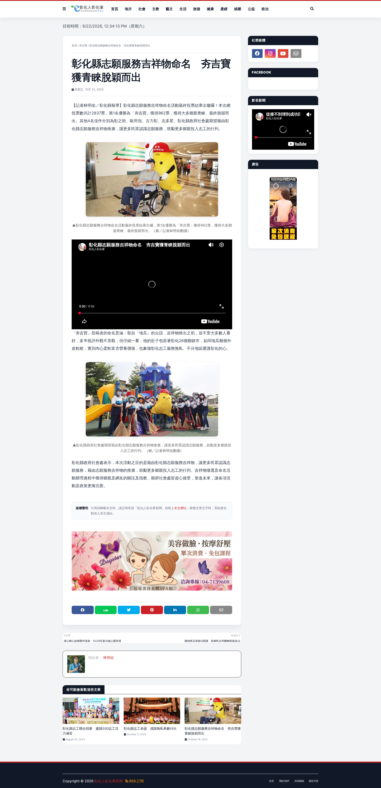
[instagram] (270, 53)
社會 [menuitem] (142, 9)
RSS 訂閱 (136, 781)
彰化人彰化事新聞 (108, 781)
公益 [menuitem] (251, 9)
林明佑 (108, 657)
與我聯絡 (299, 780)
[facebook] (257, 53)
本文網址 (180, 508)
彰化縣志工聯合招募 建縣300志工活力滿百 (90, 731)
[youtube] (283, 53)
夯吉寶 (83, 45)
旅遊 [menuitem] (196, 9)
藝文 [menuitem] (169, 9)
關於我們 (284, 780)
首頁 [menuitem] (114, 9)
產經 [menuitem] (224, 9)
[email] (296, 53)
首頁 (74, 45)
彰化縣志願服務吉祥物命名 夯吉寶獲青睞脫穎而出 (213, 731)
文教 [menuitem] (155, 9)
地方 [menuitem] (128, 9)
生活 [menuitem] (183, 9)
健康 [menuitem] (210, 9)
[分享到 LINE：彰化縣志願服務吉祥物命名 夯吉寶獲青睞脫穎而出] (106, 610)
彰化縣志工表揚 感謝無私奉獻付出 (150, 728)
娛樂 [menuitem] (237, 9)
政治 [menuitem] (265, 9)
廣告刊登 (313, 780)
